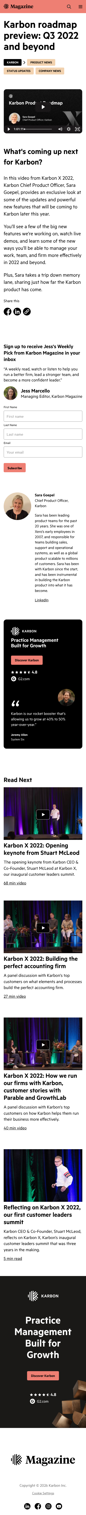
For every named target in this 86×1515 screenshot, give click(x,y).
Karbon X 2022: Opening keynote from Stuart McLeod (42, 849)
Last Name (10, 425)
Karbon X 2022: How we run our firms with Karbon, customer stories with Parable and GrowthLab (40, 1086)
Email (7, 443)
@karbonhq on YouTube (59, 1506)
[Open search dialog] (69, 7)
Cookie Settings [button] (43, 1493)
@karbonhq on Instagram (48, 1506)
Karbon (12, 62)
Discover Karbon (27, 660)
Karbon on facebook (38, 1506)
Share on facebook (7, 312)
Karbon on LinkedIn (27, 1506)
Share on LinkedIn (17, 312)
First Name (10, 407)
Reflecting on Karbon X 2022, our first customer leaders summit (42, 1215)
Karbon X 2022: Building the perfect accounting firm (41, 962)
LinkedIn (42, 600)
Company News (50, 71)
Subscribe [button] (15, 467)
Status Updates (19, 71)
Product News (41, 62)
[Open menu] (80, 6)
